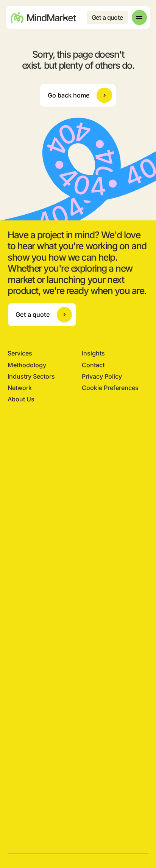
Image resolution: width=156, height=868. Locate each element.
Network (20, 388)
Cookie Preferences (110, 388)
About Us (21, 399)
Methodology (27, 365)
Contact (93, 365)
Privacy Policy (102, 376)
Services (20, 353)
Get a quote (107, 17)
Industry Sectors (31, 376)
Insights (93, 353)
